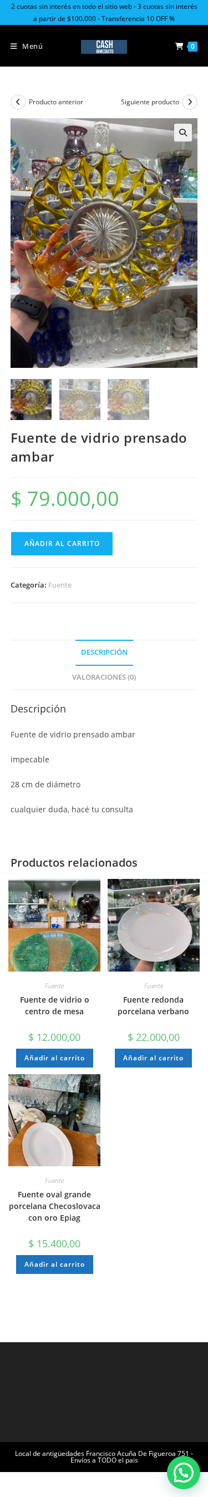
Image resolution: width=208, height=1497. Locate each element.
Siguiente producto (150, 102)
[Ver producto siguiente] (189, 102)
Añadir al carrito (62, 543)
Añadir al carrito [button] (54, 1058)
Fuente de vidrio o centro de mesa (54, 1005)
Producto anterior (56, 102)
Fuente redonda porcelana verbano (153, 1005)
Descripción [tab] (104, 652)
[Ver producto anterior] (18, 102)
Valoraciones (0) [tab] (104, 677)
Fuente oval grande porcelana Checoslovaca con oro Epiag (54, 1206)
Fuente (60, 585)
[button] (183, 132)
